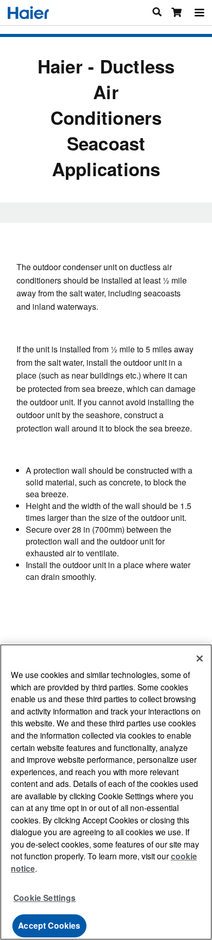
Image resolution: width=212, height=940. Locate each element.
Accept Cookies (49, 925)
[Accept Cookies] (199, 658)
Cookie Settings (44, 898)
